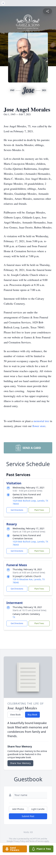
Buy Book (32, 714)
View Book (15, 714)
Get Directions (17, 510)
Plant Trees (39, 510)
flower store (38, 426)
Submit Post (28, 816)
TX (14, 617)
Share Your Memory (20, 763)
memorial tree (41, 421)
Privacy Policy (19, 841)
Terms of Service (36, 841)
